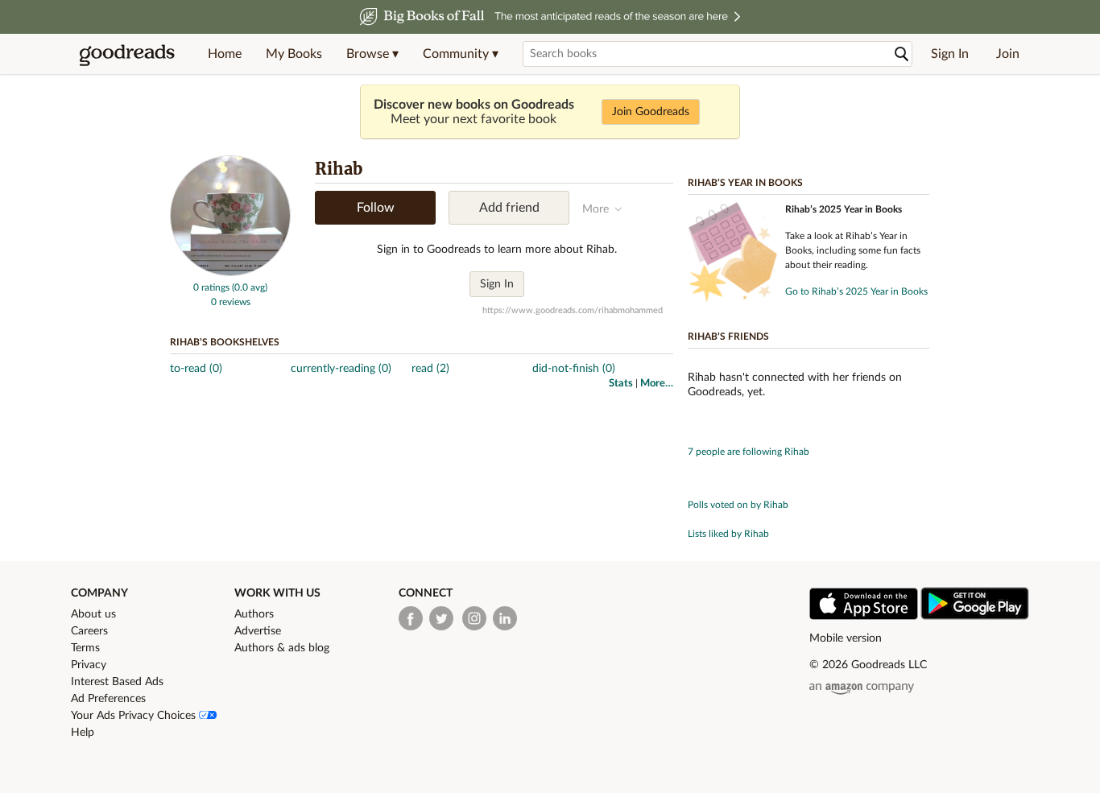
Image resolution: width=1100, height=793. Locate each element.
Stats (621, 383)
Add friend (509, 207)
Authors (254, 614)
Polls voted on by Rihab (738, 505)
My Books (294, 53)
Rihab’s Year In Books (745, 183)
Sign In (950, 53)
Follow (376, 207)
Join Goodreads (650, 112)
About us (93, 614)
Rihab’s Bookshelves (224, 342)
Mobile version (845, 638)
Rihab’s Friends (728, 336)
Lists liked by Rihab (728, 534)
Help (82, 732)
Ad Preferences (108, 698)
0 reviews (230, 302)
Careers (89, 631)
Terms (85, 648)
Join (1007, 53)
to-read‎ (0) (196, 368)
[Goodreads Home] (127, 54)
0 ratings (211, 287)
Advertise (257, 631)
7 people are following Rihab (748, 451)
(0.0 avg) (249, 287)
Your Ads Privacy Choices (135, 715)
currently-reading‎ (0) (341, 368)
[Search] (902, 54)
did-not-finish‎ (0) (573, 368)
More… (656, 383)
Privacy (88, 665)
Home (225, 53)
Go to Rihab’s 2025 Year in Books (856, 291)
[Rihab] (230, 273)
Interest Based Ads (117, 682)
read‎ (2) (430, 368)
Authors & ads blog (281, 648)
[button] (372, 54)
